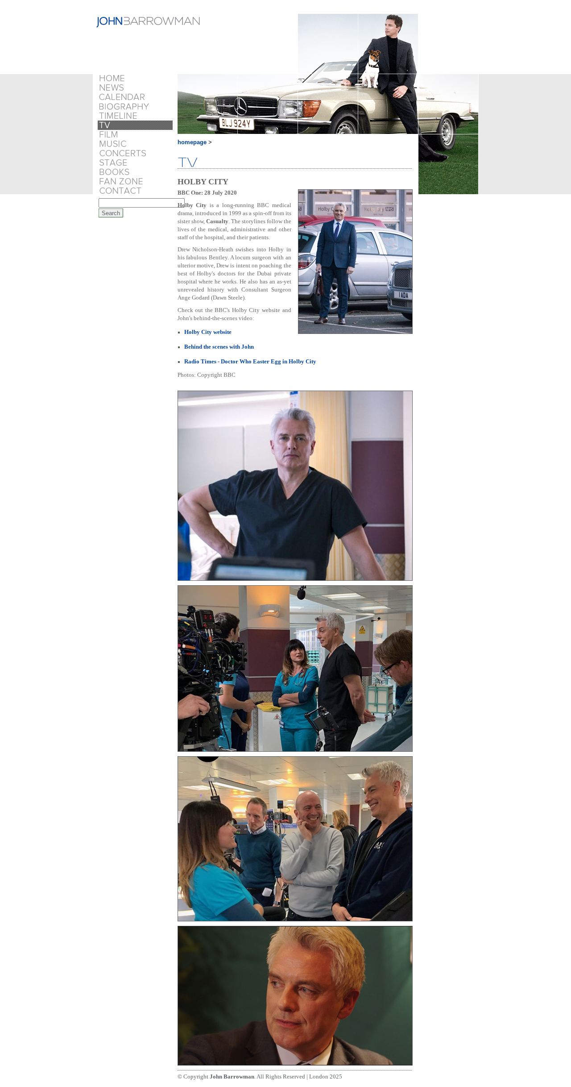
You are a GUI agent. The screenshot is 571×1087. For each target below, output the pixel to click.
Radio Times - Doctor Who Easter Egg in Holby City (250, 361)
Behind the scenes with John (219, 347)
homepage (192, 142)
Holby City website (208, 332)
